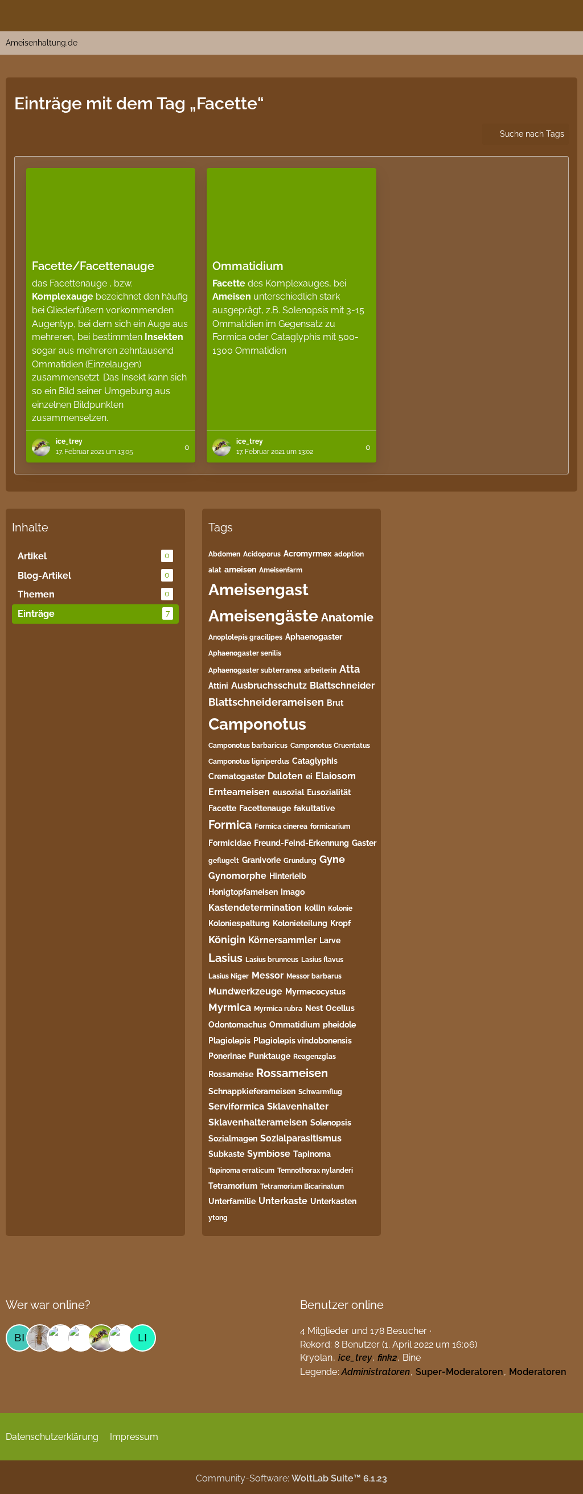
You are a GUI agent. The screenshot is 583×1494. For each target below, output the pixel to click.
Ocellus (340, 1008)
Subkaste (226, 1154)
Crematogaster (236, 776)
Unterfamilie (232, 1201)
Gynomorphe (237, 875)
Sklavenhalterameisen (257, 1122)
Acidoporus (262, 554)
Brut (335, 702)
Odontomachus (237, 1024)
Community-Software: (291, 1478)
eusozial (288, 792)
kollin (315, 907)
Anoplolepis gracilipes (245, 637)
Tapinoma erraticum (241, 1170)
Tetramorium (232, 1185)
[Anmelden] (539, 14)
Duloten (285, 776)
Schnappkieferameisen (251, 1091)
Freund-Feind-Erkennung (301, 843)
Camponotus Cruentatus (330, 746)
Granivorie (261, 860)
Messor (268, 975)
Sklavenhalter (298, 1106)
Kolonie (340, 908)
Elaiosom (335, 776)
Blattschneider (342, 685)
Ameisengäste (263, 616)
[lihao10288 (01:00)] (142, 1338)
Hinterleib (287, 876)
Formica (230, 825)
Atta (349, 669)
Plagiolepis (229, 1040)
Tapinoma (312, 1154)
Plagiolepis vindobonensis (302, 1040)
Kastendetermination (255, 907)
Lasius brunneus (271, 960)
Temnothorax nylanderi (315, 1170)
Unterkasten (333, 1201)
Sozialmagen (232, 1138)
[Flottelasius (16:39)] (60, 1338)
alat (214, 570)
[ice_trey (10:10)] (101, 1338)
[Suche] (511, 14)
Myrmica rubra (278, 1009)
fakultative (314, 808)
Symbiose (268, 1153)
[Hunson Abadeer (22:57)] (81, 1338)
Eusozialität (329, 792)
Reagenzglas (314, 1057)
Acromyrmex (307, 553)
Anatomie (347, 617)
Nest (314, 1008)
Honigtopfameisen (243, 892)
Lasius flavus (322, 960)
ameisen (240, 569)
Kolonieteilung (300, 923)
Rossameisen (292, 1073)
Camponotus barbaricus (248, 746)
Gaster (364, 843)
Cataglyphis (315, 761)
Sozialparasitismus (301, 1138)
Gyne (332, 859)
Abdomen (224, 554)
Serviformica (236, 1106)
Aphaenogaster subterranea (254, 670)
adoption (349, 554)
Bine (412, 1357)
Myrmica (229, 1007)
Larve (329, 940)
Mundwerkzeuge (245, 991)
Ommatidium (294, 1024)
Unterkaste (282, 1201)
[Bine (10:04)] (19, 1338)
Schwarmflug (320, 1092)
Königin (226, 939)
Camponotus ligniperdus (248, 762)
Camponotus (257, 724)
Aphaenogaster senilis (244, 653)
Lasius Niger (228, 976)
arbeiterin (320, 670)
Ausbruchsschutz (269, 685)
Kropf (340, 923)
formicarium (330, 826)
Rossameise (230, 1074)
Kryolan (316, 1357)
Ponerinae (227, 1056)
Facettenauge (265, 808)
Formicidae (229, 843)
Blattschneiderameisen (266, 702)
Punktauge (269, 1056)
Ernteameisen (239, 792)
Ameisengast (258, 589)
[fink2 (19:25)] (40, 1338)
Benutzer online (342, 1305)
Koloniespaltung (239, 923)
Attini (218, 685)
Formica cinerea (280, 826)
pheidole (339, 1024)
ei (309, 776)
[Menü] (568, 14)
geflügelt (223, 861)
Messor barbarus (314, 976)
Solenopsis (330, 1122)
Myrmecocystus (315, 991)
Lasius (225, 958)
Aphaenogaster (313, 636)
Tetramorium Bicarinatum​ (302, 1186)
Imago (293, 892)
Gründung (300, 861)
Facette (222, 808)
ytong (218, 1218)
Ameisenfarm (280, 570)
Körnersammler (282, 940)
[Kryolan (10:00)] (122, 1338)
